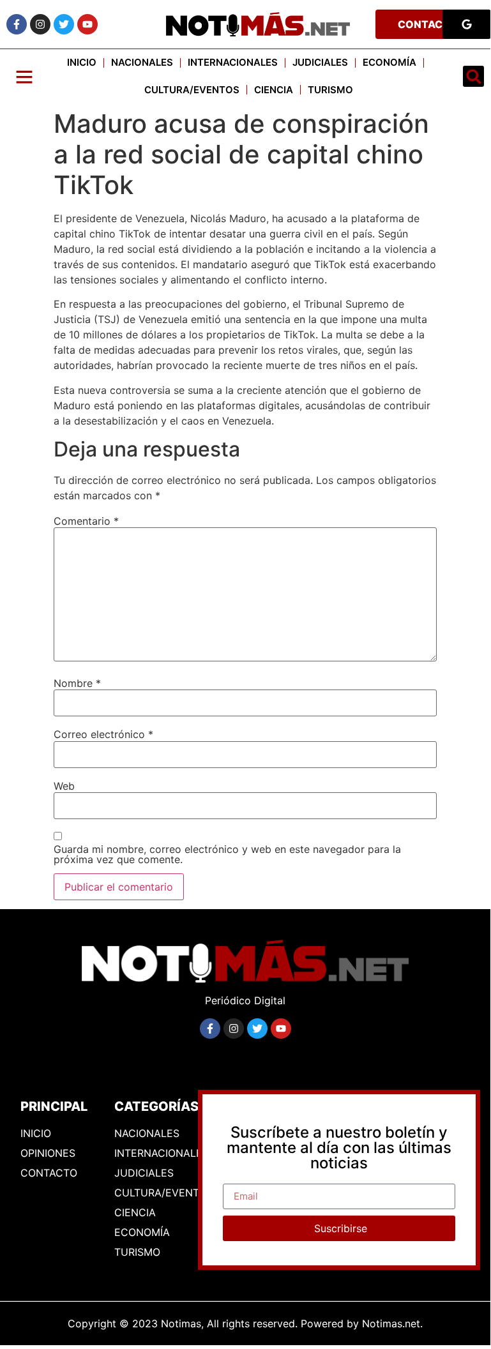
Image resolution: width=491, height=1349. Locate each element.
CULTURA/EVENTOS (191, 90)
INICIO (81, 62)
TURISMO (330, 90)
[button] (473, 76)
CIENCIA (273, 90)
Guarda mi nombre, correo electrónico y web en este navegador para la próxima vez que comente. (227, 854)
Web (64, 786)
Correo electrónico (103, 734)
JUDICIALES (320, 62)
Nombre (77, 683)
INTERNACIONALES (233, 62)
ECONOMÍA (389, 62)
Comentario (86, 521)
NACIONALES (142, 62)
